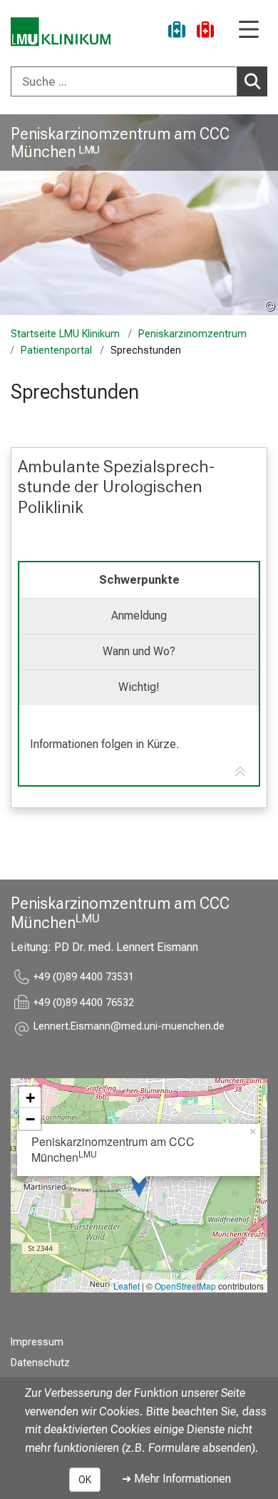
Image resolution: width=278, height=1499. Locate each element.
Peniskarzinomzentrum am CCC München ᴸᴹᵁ (120, 142)
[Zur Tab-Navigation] (240, 772)
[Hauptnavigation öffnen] (248, 30)
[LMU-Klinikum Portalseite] (60, 31)
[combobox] (139, 81)
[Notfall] (205, 31)
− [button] (30, 1119)
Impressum (37, 1342)
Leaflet (126, 1286)
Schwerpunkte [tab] (139, 580)
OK (84, 1479)
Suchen (252, 81)
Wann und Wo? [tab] (139, 651)
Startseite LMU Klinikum (65, 334)
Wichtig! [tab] (139, 687)
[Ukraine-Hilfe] (176, 31)
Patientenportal (56, 350)
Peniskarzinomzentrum (192, 334)
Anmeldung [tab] (139, 615)
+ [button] (30, 1097)
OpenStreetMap (185, 1286)
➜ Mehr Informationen (176, 1478)
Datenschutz (40, 1363)
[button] (129, 1028)
